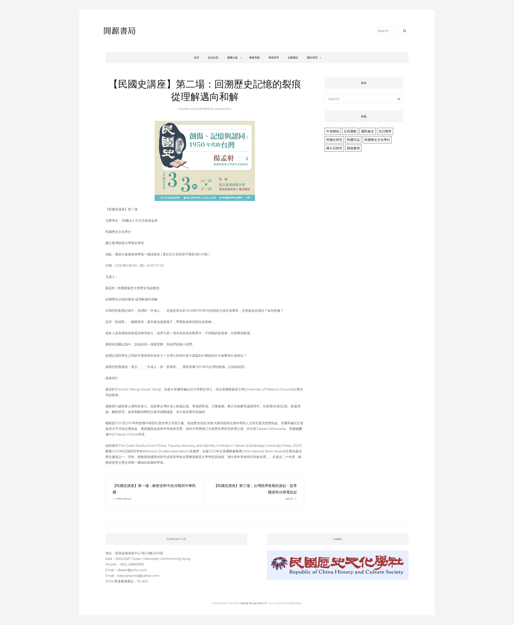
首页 (196, 57)
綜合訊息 (213, 57)
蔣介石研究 (334, 148)
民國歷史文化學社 (377, 140)
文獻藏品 (293, 57)
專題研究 (273, 57)
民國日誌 (353, 140)
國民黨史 (367, 131)
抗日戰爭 (385, 131)
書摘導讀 (254, 57)
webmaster (223, 108)
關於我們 (312, 57)
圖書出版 (232, 57)
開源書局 (353, 148)
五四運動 (350, 131)
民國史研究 (334, 140)
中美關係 (332, 131)
